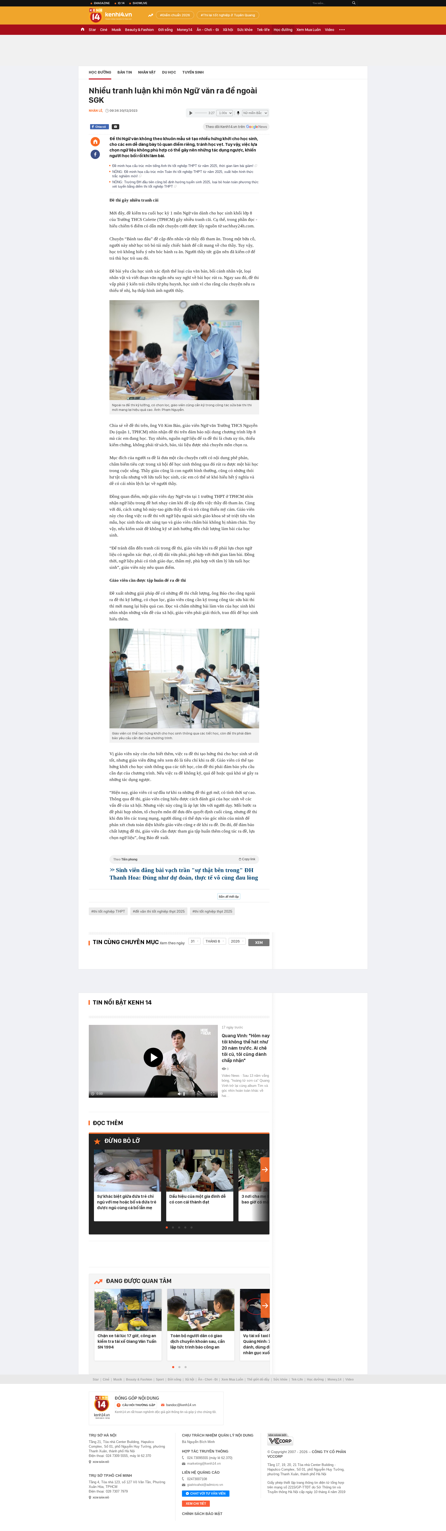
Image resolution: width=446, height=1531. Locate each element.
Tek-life (263, 29)
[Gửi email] (115, 126)
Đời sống (165, 29)
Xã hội (228, 29)
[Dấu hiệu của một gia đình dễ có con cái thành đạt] (199, 1171)
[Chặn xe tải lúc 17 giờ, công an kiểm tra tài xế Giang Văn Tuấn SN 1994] (128, 1310)
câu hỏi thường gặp (138, 1405)
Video (329, 29)
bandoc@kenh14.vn (181, 1405)
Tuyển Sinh (193, 72)
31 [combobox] (193, 941)
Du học (169, 72)
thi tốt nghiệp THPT (109, 911)
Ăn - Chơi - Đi (208, 29)
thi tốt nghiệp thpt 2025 (213, 911)
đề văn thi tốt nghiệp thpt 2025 (160, 911)
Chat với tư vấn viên (208, 1493)
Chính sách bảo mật (202, 1514)
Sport (160, 1379)
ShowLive (140, 3)
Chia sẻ (100, 127)
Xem (259, 942)
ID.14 (121, 3)
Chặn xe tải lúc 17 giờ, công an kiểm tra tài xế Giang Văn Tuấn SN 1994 (127, 1341)
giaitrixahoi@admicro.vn (205, 1485)
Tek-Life (297, 1379)
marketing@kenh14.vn (204, 1463)
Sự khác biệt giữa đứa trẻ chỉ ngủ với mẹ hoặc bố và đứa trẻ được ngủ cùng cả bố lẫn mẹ (126, 1202)
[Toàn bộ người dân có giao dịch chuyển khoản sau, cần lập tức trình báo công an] (200, 1310)
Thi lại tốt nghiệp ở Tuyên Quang (229, 15)
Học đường (283, 29)
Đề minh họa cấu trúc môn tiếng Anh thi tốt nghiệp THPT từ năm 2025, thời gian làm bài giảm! (183, 166)
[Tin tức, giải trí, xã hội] (114, 16)
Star (92, 29)
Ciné (103, 29)
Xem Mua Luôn (309, 29)
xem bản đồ (101, 1462)
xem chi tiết (196, 1503)
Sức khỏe (245, 29)
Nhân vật (147, 72)
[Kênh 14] (102, 1407)
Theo (184, 859)
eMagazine (102, 3)
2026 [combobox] (235, 941)
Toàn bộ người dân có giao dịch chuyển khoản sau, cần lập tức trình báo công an (197, 1341)
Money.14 (185, 29)
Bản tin (124, 72)
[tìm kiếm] (354, 3)
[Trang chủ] (95, 141)
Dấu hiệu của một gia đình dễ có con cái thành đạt (197, 1199)
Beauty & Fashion (139, 29)
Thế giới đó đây (258, 1379)
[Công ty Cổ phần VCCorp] (280, 1439)
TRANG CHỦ (82, 30)
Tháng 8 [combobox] (212, 941)
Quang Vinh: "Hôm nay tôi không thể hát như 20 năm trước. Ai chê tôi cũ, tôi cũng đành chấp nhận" (245, 1048)
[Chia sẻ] (95, 154)
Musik (116, 29)
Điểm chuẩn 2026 (176, 15)
